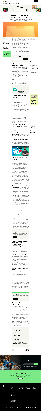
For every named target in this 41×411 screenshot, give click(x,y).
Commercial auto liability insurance (17, 101)
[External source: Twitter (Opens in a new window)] (28, 407)
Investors (12, 389)
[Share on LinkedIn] (28, 350)
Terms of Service (12, 407)
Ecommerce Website (13, 402)
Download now (21, 91)
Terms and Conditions (32, 72)
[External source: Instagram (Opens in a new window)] (32, 407)
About (12, 387)
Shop (33, 387)
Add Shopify (32, 132)
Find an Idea (6, 3)
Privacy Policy (17, 407)
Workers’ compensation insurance (17, 102)
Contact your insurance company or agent (18, 245)
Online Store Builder (13, 400)
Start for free (33, 103)
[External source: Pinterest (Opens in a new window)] (37, 407)
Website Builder (13, 401)
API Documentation (28, 388)
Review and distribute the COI (17, 246)
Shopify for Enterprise (35, 389)
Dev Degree (27, 389)
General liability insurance (15, 116)
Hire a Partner (20, 389)
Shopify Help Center (20, 388)
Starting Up (10, 3)
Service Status (13, 395)
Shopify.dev (27, 387)
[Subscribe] (27, 10)
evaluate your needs (23, 258)
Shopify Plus (34, 388)
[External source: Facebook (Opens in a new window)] (26, 407)
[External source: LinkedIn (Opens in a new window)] (35, 407)
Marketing (14, 3)
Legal (11, 394)
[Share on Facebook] (25, 350)
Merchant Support (20, 387)
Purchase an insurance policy (17, 244)
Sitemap (21, 407)
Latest (16, 3)
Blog (3, 3)
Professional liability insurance (16, 126)
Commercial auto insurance (16, 134)
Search (36, 3)
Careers (12, 388)
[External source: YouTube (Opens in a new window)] (30, 407)
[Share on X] (26, 350)
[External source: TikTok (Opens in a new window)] (34, 407)
